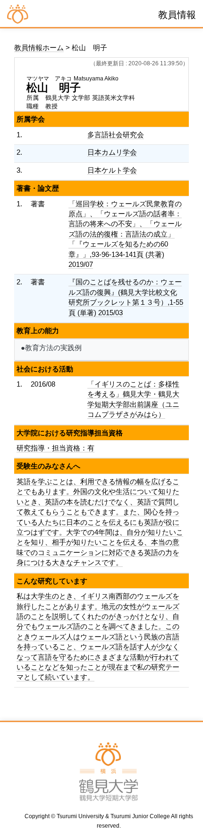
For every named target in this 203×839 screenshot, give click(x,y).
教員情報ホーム (39, 48)
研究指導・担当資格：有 (55, 448)
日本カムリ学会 (112, 152)
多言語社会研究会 (115, 135)
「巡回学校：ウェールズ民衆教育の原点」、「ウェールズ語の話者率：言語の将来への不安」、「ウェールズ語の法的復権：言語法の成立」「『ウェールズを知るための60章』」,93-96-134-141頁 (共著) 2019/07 (125, 234)
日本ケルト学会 (112, 170)
